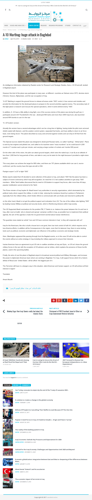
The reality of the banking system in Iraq (29, 430)
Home (5, 30)
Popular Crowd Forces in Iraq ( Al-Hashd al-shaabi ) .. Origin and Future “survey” (43, 420)
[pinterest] (53, 300)
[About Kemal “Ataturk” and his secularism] (8, 473)
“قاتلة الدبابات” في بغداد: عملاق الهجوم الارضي (25, 288)
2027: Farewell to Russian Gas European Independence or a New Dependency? (75, 362)
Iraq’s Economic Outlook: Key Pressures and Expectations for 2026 (38, 440)
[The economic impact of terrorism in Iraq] (8, 483)
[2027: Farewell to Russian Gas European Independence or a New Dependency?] (76, 350)
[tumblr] (64, 300)
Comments (26, 385)
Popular (7, 385)
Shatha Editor (19, 442)
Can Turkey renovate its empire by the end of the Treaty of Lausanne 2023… (42, 390)
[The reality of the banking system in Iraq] (8, 434)
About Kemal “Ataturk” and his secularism (30, 469)
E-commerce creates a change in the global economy (34, 400)
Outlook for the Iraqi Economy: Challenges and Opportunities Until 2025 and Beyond (45, 449)
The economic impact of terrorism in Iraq (30, 479)
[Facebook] (5, 10)
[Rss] (10, 10)
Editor (7, 39)
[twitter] (81, 300)
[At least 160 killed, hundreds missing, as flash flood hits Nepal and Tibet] (16, 350)
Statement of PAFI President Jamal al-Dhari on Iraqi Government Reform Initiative (65, 311)
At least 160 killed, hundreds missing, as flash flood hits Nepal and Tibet (16, 361)
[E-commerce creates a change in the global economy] (8, 403)
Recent (16, 385)
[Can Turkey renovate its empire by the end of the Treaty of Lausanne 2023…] (8, 394)
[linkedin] (75, 300)
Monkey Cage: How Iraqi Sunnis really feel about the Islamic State (25, 311)
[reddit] (70, 300)
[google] (59, 300)
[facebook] (86, 300)
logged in (13, 377)
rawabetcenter (52, 497)
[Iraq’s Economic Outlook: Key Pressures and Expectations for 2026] (8, 442)
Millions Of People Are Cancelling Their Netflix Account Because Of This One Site (43, 410)
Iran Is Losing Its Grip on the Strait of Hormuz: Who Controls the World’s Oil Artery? (47, 6)
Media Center (12, 30)
